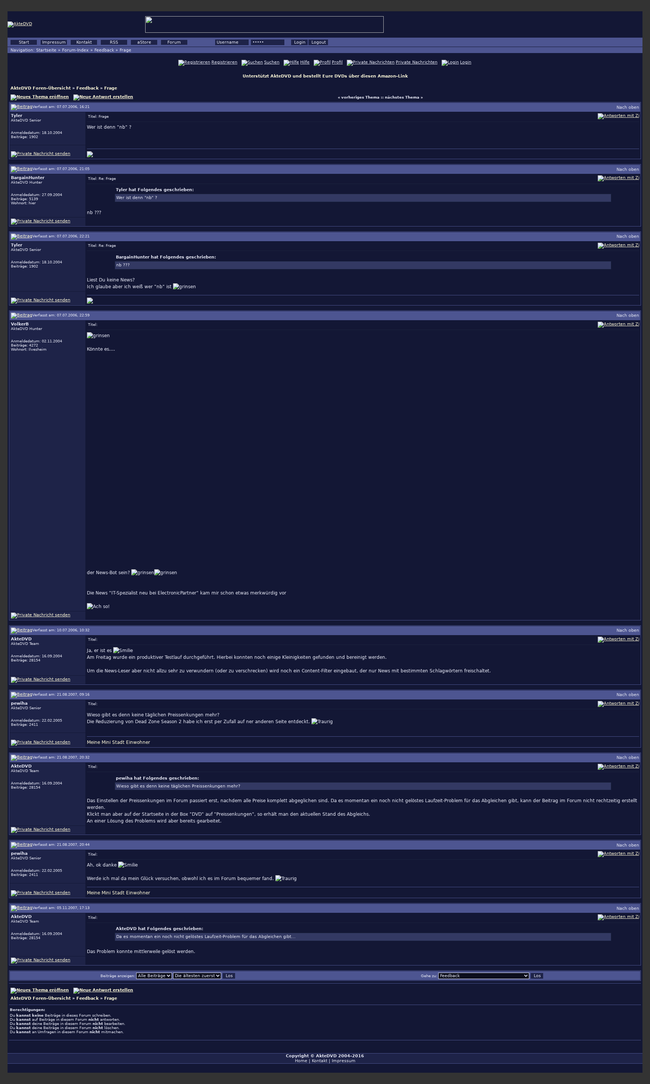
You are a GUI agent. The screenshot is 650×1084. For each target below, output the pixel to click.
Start (24, 42)
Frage (125, 50)
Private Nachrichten (416, 62)
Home (301, 1060)
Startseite (46, 50)
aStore (144, 42)
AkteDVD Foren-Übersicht (41, 88)
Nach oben (628, 107)
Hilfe (305, 62)
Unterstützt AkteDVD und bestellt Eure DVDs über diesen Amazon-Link (325, 76)
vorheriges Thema (360, 97)
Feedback (104, 50)
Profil (337, 62)
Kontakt (84, 42)
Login (465, 62)
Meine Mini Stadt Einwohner (118, 742)
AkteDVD (326, 1056)
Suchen (271, 62)
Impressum (54, 42)
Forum (174, 42)
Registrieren (224, 62)
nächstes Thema (402, 97)
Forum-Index (75, 50)
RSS (114, 42)
